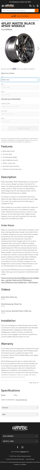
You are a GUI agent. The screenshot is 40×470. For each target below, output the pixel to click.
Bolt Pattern (4, 111)
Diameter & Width (5, 103)
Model (2, 91)
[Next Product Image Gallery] (38, 48)
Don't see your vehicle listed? (11, 99)
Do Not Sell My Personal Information (15, 459)
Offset (2, 118)
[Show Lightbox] (20, 48)
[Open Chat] (30, 6)
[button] (20, 436)
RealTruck (23, 451)
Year (2, 77)
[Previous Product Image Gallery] (1, 48)
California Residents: (14, 400)
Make (2, 84)
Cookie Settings (30, 459)
